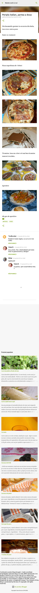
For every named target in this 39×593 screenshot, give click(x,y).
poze (11, 221)
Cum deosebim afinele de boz (10, 371)
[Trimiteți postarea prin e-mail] (3, 219)
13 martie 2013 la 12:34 (20, 247)
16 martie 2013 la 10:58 (19, 258)
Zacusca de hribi (6, 463)
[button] (3, 21)
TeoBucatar (12, 236)
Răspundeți (12, 243)
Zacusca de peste (6, 493)
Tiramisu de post (6, 554)
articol (5, 221)
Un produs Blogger (20, 587)
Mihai (10, 258)
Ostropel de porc (6, 524)
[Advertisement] (19, 326)
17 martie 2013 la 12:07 (26, 264)
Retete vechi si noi (11, 3)
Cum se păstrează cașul (8, 401)
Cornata (3, 432)
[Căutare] (36, 3)
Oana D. (11, 247)
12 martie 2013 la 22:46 (23, 236)
